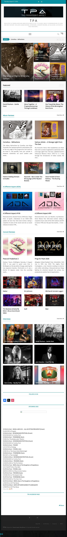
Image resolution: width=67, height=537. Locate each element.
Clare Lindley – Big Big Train (12, 383)
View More (59, 115)
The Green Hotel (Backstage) (18, 451)
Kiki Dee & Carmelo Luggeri (54, 291)
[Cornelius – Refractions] (17, 130)
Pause (58, 39)
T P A (33, 21)
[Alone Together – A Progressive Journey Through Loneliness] (12, 96)
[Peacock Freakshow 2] (17, 246)
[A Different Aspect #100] (17, 201)
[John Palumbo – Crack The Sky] (49, 354)
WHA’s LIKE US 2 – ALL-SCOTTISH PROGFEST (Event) (29, 429)
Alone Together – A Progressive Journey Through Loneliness (9, 106)
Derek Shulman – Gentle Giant (45, 341)
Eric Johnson (28, 291)
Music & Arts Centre (20, 471)
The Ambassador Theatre (17, 439)
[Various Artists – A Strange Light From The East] (49, 130)
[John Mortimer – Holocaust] (18, 354)
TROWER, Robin (18, 461)
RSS (9, 489)
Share (62, 505)
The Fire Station (18, 463)
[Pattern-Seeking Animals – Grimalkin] (12, 168)
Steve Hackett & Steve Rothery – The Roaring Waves (52, 179)
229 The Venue (14, 483)
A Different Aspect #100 (11, 213)
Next (63, 39)
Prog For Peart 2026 (42, 259)
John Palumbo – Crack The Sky (45, 362)
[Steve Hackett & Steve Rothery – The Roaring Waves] (54, 168)
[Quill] (33, 300)
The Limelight (14, 455)
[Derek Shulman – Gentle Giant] (49, 333)
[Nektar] (12, 282)
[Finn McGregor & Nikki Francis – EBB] (18, 333)
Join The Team (46, 523)
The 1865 (17, 467)
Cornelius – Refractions (56, 58)
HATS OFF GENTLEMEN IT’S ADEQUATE (26, 485)
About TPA (38, 523)
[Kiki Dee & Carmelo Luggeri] (54, 282)
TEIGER (15, 445)
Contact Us (54, 523)
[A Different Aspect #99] (49, 201)
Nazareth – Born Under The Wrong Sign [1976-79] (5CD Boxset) (33, 179)
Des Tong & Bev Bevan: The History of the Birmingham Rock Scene (33, 106)
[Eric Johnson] (33, 282)
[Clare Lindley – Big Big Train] (18, 375)
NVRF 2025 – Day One (42, 383)
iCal (11, 489)
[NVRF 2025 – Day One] (49, 375)
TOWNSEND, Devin (18, 437)
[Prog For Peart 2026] (49, 246)
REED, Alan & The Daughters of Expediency (26, 465)
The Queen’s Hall (17, 475)
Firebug (13, 447)
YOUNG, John (17, 449)
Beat (46, 309)
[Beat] (54, 300)
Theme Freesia (16, 527)
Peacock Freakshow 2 (17, 39)
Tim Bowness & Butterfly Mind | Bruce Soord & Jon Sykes (11, 311)
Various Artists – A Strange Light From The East (57, 76)
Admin (61, 523)
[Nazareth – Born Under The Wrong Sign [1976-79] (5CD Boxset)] (33, 168)
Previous (60, 39)
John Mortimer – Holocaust (12, 362)
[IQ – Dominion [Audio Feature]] (54, 96)
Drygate (13, 431)
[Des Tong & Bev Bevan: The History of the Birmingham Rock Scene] (33, 96)
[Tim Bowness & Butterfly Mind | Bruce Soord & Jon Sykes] (12, 300)
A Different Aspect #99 (43, 213)
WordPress (22, 527)
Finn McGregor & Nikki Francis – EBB (41, 57)
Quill (25, 309)
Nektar (5, 291)
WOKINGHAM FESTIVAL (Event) (22, 433)
